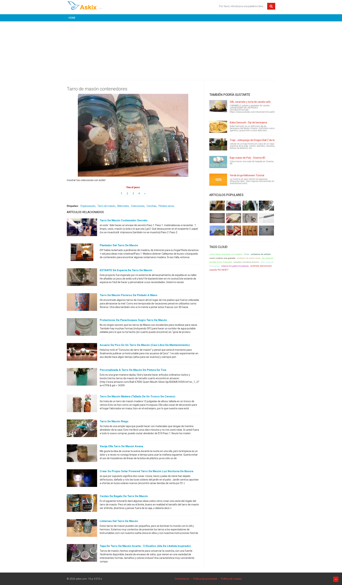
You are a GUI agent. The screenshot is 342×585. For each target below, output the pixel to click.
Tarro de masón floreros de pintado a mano (128, 295)
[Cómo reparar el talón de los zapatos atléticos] (250, 205)
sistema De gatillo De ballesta (235, 266)
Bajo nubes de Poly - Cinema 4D (247, 157)
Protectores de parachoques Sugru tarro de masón (133, 320)
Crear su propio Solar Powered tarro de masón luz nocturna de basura (146, 471)
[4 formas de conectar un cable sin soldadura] (250, 230)
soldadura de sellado (261, 254)
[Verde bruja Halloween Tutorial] (218, 180)
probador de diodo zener (249, 258)
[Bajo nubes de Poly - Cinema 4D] (218, 162)
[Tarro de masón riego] (82, 429)
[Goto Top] (335, 579)
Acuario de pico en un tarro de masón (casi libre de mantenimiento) (145, 345)
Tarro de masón (106, 206)
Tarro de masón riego (114, 421)
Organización (87, 206)
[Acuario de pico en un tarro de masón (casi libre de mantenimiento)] (82, 352)
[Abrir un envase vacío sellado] (234, 218)
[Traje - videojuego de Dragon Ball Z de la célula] (218, 144)
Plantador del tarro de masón (119, 245)
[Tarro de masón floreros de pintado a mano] (82, 302)
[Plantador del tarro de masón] (82, 253)
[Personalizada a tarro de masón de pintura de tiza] (82, 377)
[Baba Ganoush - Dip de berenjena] (218, 127)
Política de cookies (231, 578)
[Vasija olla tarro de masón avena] (82, 454)
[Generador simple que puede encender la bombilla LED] (266, 230)
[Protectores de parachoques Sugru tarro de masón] (82, 327)
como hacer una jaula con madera (225, 254)
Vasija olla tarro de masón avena (121, 446)
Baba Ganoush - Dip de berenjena (248, 122)
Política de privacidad (205, 578)
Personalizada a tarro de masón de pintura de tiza (133, 370)
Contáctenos (182, 578)
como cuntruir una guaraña (222, 258)
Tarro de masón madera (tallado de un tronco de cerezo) (137, 396)
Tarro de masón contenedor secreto (123, 220)
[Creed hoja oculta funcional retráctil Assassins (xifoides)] (266, 218)
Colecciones (137, 206)
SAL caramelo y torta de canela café (250, 101)
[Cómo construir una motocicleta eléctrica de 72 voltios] (234, 205)
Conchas (151, 206)
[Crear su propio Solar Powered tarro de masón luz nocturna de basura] (82, 478)
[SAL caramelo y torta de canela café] (218, 106)
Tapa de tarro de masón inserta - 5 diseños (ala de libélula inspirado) (145, 546)
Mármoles (123, 206)
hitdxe (246, 254)
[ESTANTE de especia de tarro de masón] (82, 277)
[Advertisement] (171, 48)
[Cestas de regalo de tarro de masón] (82, 503)
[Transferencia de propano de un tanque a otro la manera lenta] (266, 205)
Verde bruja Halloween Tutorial (247, 175)
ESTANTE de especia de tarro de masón (126, 270)
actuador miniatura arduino (246, 262)
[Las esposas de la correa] (217, 218)
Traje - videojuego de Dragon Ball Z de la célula (256, 140)
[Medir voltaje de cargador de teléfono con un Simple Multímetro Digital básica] (234, 230)
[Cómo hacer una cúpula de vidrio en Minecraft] (217, 230)
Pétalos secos (166, 206)
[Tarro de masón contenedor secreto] (82, 228)
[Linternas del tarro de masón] (82, 528)
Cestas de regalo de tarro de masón (124, 496)
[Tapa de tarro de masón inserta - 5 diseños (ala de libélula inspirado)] (82, 553)
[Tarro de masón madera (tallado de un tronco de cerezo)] (82, 404)
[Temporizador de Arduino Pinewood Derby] (217, 205)
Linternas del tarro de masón (119, 521)
